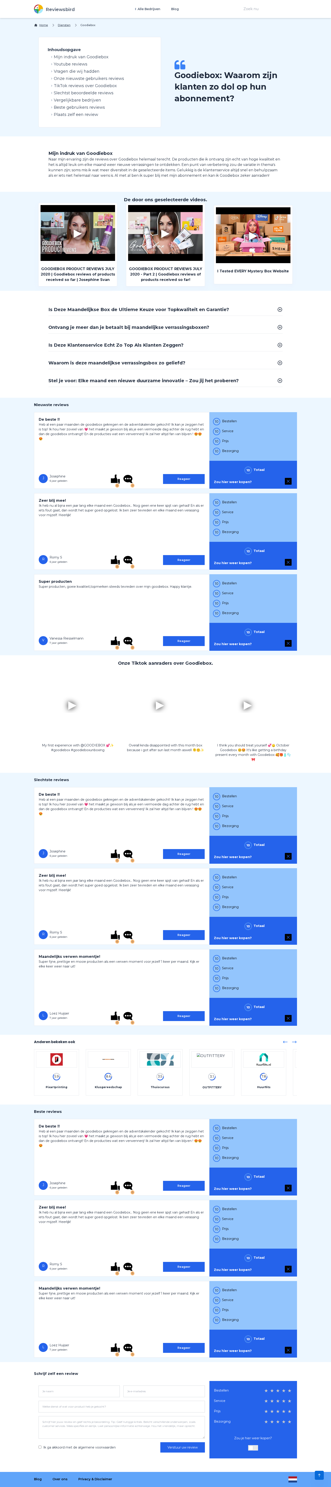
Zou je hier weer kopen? (253, 1438)
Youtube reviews (70, 64)
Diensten (64, 25)
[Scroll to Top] (319, 1475)
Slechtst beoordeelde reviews (83, 92)
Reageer (183, 479)
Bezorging (222, 1421)
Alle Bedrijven (148, 9)
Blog (175, 9)
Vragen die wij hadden (77, 71)
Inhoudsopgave (64, 49)
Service (219, 1401)
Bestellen (221, 1390)
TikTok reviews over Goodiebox (85, 85)
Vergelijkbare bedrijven (77, 100)
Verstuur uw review (183, 1447)
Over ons (60, 1479)
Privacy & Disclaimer (95, 1479)
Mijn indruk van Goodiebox (81, 56)
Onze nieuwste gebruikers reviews (89, 78)
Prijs (217, 1411)
